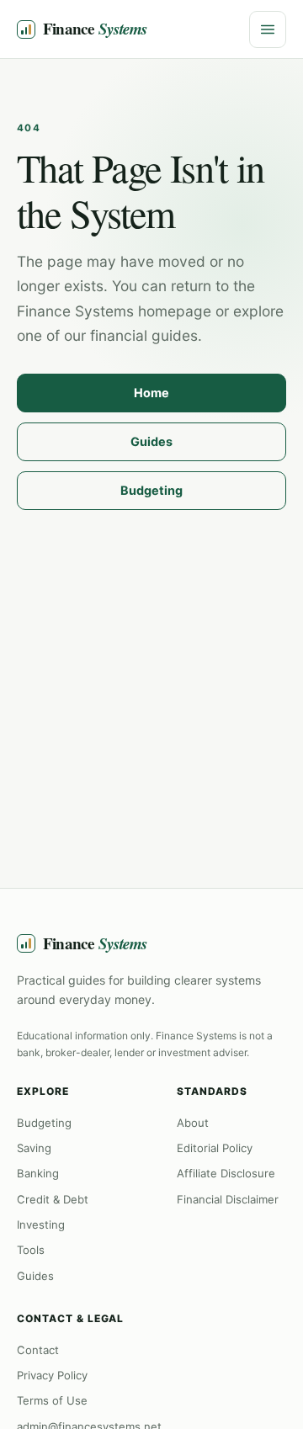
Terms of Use (52, 1400)
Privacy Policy (52, 1375)
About (193, 1122)
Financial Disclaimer (228, 1199)
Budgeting (151, 490)
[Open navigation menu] (267, 29)
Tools (31, 1249)
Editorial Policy (214, 1148)
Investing (41, 1224)
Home (151, 392)
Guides (151, 441)
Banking (38, 1173)
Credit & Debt (52, 1199)
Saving (34, 1148)
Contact (38, 1350)
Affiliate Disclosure (226, 1173)
